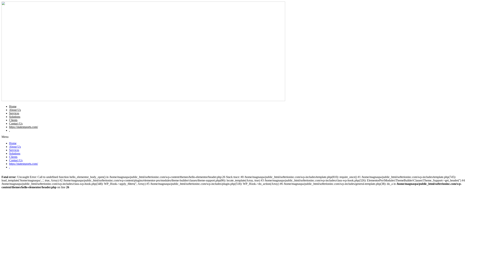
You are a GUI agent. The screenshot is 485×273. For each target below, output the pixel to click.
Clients (13, 120)
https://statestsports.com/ (23, 127)
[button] (242, 137)
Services (14, 113)
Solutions (14, 116)
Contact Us (16, 123)
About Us (15, 109)
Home (12, 106)
